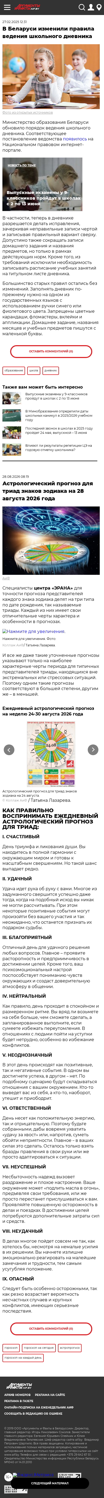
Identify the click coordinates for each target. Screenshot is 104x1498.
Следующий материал (50, 1483)
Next (93, 750)
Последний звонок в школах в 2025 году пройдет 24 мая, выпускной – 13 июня (59, 430)
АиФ (6, 578)
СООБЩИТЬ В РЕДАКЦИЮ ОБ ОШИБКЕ (33, 1413)
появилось (75, 138)
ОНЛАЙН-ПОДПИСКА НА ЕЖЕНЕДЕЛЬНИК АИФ (39, 1407)
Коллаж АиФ (13, 645)
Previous (8, 750)
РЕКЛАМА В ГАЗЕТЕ (18, 1401)
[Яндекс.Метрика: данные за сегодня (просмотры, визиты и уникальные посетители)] (33, 1475)
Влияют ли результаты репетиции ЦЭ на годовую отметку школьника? (58, 448)
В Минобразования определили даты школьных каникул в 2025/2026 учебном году (58, 415)
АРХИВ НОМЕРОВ (17, 1395)
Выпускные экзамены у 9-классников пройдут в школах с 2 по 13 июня (56, 396)
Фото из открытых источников (27, 112)
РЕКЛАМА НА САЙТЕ (50, 1395)
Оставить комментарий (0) (51, 351)
